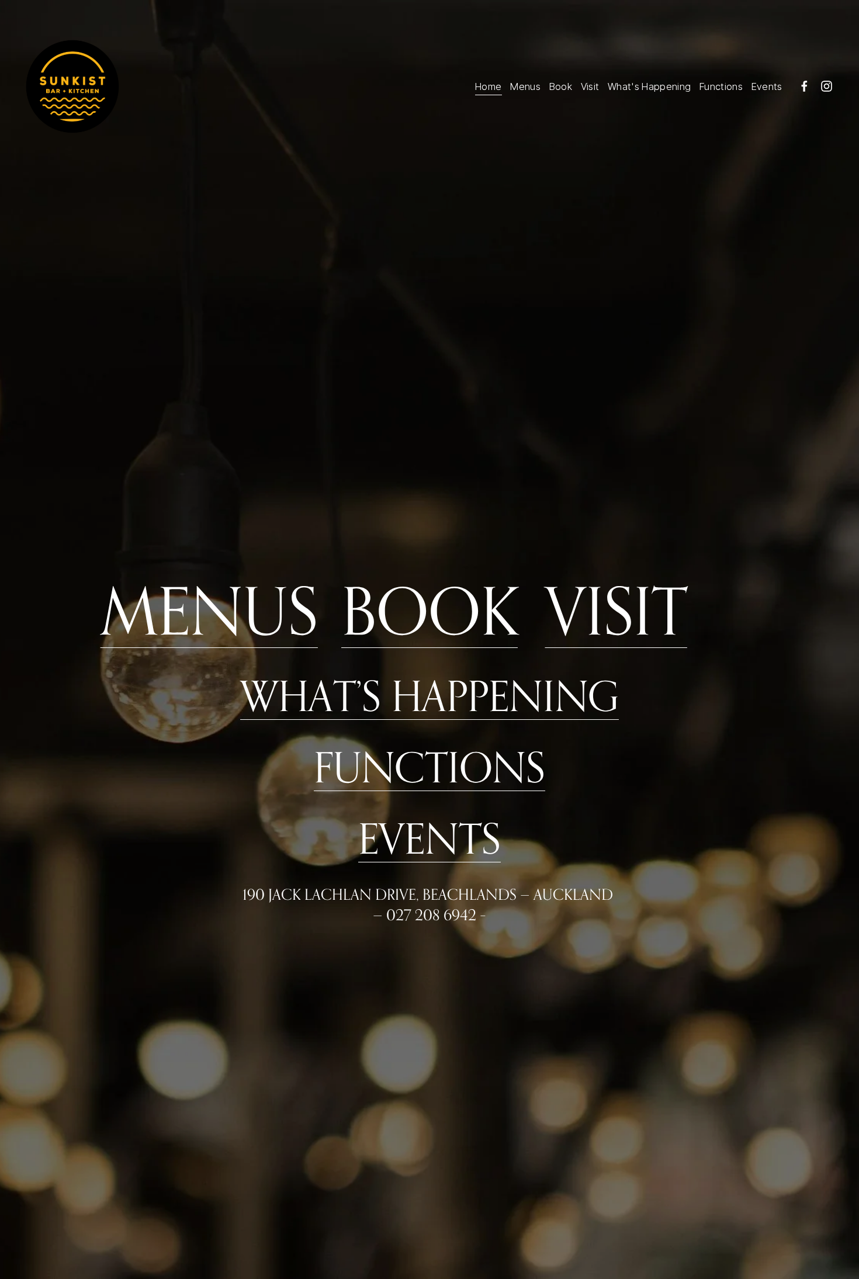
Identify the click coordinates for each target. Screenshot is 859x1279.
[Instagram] (826, 86)
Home (488, 86)
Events (766, 86)
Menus (525, 86)
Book (560, 86)
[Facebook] (804, 86)
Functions (721, 86)
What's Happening (649, 86)
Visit (590, 86)
